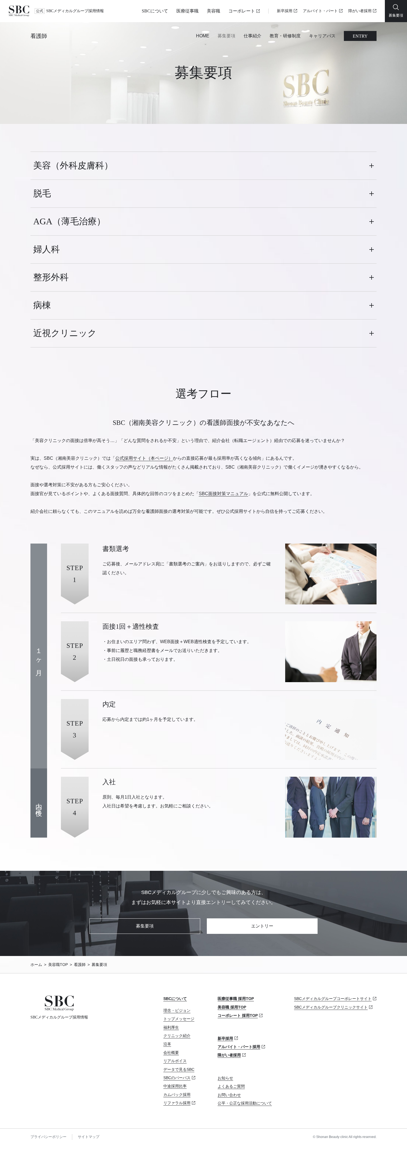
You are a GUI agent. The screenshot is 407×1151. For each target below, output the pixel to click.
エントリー (262, 926)
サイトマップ (88, 1137)
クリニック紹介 (176, 1035)
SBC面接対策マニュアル (223, 493)
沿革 (167, 1044)
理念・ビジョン (176, 1010)
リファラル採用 (176, 1103)
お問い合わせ (229, 1095)
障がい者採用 (360, 11)
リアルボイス (175, 1061)
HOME (202, 35)
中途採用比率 (175, 1086)
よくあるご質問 (231, 1086)
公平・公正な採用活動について (245, 1103)
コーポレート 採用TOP (238, 1015)
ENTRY (360, 36)
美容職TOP (58, 964)
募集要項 (226, 35)
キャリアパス (322, 35)
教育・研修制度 (285, 35)
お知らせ (225, 1078)
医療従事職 (187, 11)
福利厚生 (171, 1027)
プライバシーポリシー (48, 1137)
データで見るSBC (178, 1069)
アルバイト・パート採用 (239, 1047)
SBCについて (155, 11)
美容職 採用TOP (232, 1007)
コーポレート (241, 11)
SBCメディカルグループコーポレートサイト (333, 998)
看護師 (38, 36)
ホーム (36, 964)
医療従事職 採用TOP (236, 998)
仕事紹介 (252, 35)
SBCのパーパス (176, 1077)
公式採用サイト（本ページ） (144, 458)
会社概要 (171, 1052)
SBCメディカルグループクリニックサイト (331, 1007)
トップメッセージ (178, 1019)
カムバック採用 (176, 1094)
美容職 (213, 11)
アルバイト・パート (320, 11)
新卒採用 (284, 11)
